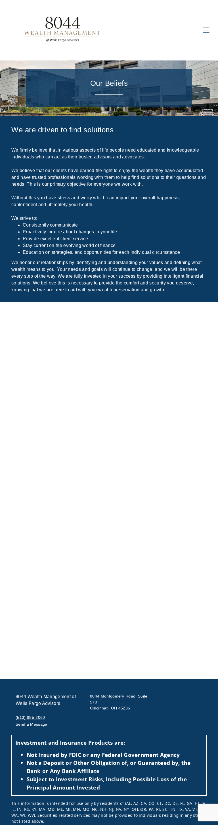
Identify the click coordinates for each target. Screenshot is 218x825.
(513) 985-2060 (30, 717)
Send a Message (31, 724)
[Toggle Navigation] (206, 30)
